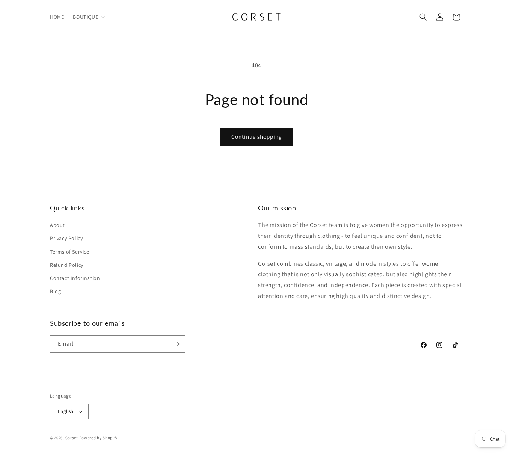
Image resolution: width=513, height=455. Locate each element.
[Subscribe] (176, 344)
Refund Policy (66, 265)
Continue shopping (256, 136)
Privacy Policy (66, 238)
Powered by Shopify (98, 437)
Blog (55, 291)
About (57, 225)
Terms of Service (69, 251)
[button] (88, 17)
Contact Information (75, 278)
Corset (71, 437)
